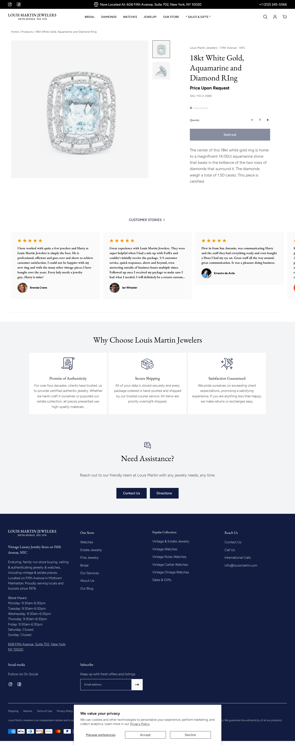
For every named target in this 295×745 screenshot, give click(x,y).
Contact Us (131, 493)
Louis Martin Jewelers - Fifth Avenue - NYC (217, 48)
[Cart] (284, 16)
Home (15, 31)
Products (27, 31)
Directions (164, 493)
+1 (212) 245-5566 (273, 4)
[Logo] (32, 16)
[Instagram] (9, 4)
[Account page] (275, 16)
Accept (145, 735)
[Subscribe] (137, 684)
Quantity (194, 120)
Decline (190, 735)
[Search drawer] (265, 16)
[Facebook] (18, 4)
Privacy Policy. (140, 724)
